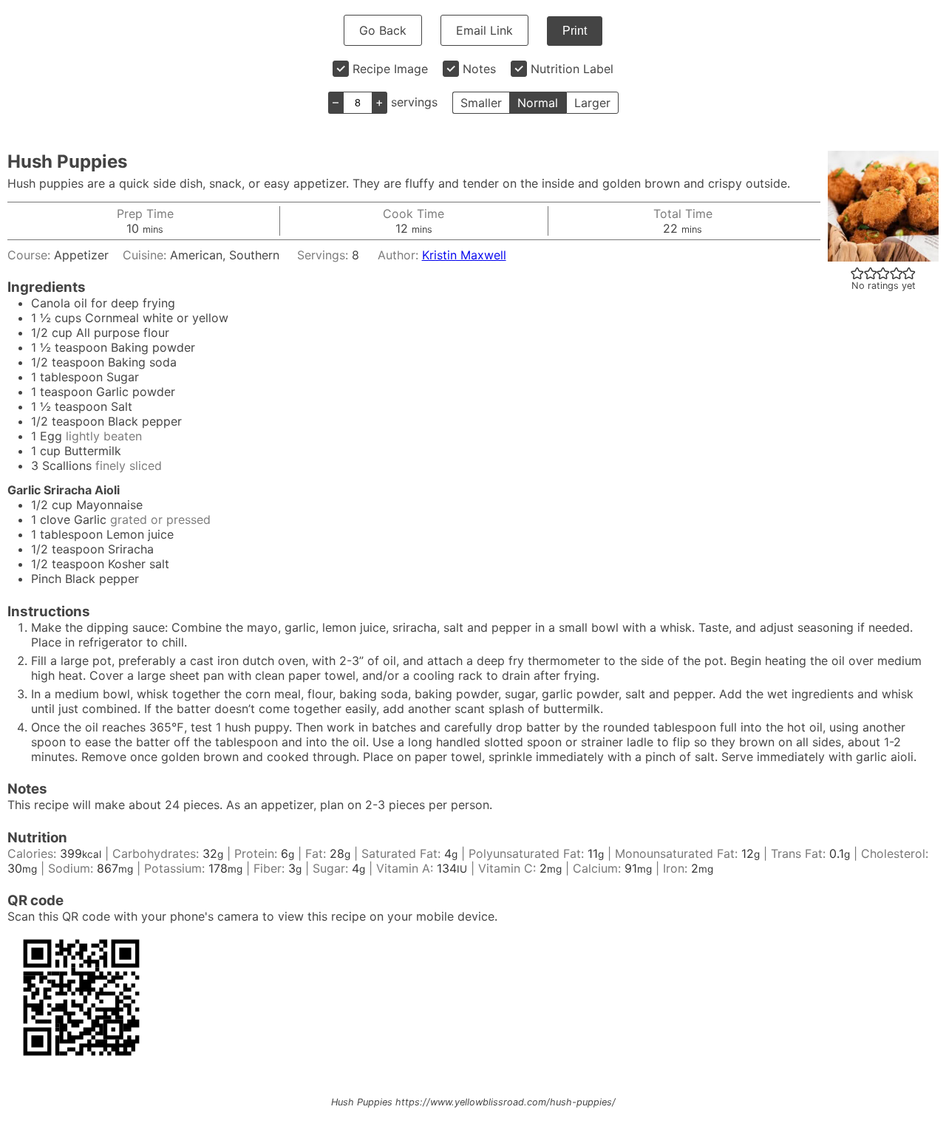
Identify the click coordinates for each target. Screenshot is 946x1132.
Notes (479, 68)
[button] (857, 272)
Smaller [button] (481, 102)
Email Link (484, 30)
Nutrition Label (572, 68)
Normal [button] (537, 102)
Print (574, 30)
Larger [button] (592, 102)
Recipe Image (390, 68)
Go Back (382, 30)
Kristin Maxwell (464, 255)
